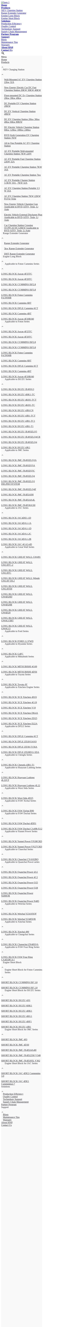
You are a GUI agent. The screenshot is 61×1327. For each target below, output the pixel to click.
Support (5, 37)
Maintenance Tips (9, 42)
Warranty (5, 45)
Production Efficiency (11, 23)
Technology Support (10, 29)
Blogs (4, 39)
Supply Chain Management (14, 31)
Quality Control (8, 26)
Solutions (5, 21)
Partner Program (10, 34)
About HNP (7, 47)
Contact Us (6, 50)
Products (5, 7)
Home (4, 5)
